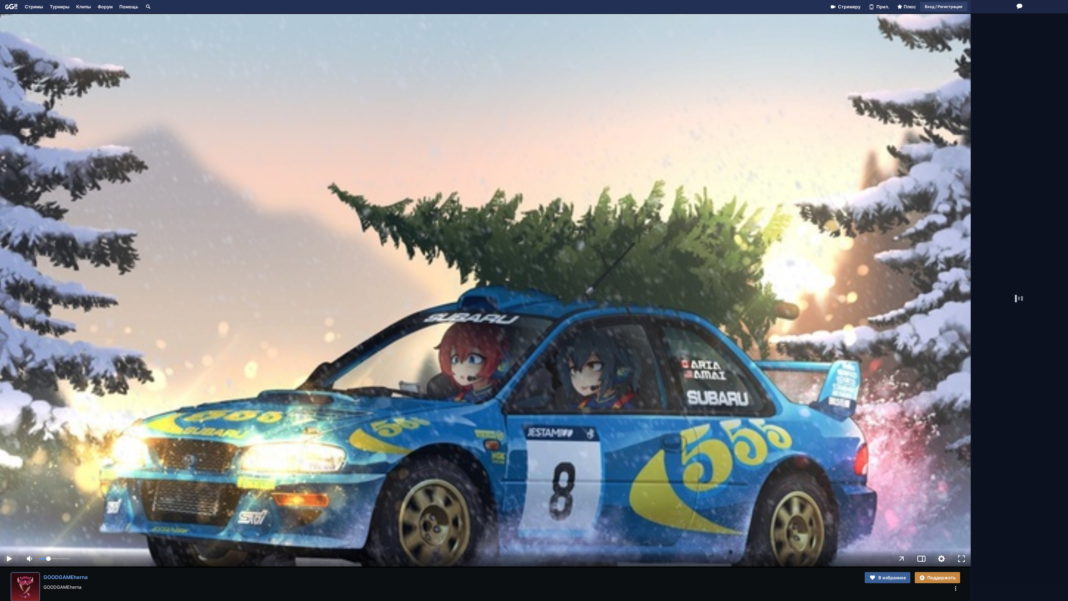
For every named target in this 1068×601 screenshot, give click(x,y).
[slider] (54, 558)
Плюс (910, 6)
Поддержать (941, 577)
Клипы (83, 6)
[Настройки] (941, 558)
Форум (105, 6)
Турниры (60, 6)
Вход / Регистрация (943, 6)
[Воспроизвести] (9, 558)
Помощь (128, 6)
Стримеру (849, 6)
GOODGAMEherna (65, 577)
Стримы (34, 6)
